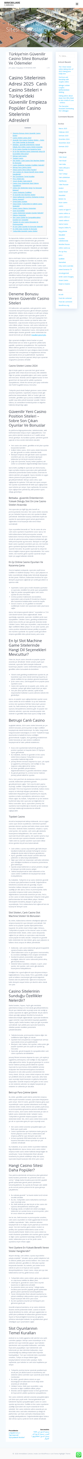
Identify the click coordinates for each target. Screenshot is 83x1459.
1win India (62, 164)
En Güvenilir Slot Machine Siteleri (24, 195)
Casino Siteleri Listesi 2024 (22, 138)
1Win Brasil (62, 157)
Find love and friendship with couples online (64, 79)
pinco (60, 255)
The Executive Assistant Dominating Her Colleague (66, 108)
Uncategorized (64, 273)
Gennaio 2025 (63, 136)
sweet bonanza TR (65, 269)
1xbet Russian (63, 184)
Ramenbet (62, 262)
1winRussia (62, 181)
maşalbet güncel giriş (38, 335)
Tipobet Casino (18, 158)
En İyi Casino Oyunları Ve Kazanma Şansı (27, 149)
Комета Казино (64, 284)
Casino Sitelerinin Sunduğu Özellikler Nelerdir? (28, 165)
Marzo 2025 (63, 128)
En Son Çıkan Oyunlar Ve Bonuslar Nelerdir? (28, 227)
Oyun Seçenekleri (19, 211)
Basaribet (62, 195)
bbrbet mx (62, 199)
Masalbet (20, 68)
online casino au (64, 248)
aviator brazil (63, 192)
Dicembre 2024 (64, 139)
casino (61, 206)
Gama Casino (63, 224)
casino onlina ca (64, 213)
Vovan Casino (63, 280)
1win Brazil (62, 161)
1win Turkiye (63, 174)
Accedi (61, 294)
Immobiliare (12, 4)
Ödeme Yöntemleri (19, 215)
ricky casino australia (66, 266)
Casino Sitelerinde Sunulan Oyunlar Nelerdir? (28, 213)
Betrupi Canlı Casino (20, 156)
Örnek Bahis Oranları (20, 201)
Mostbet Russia (64, 244)
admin (13, 68)
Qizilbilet (62, 259)
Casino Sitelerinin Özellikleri (22, 192)
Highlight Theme (64, 1454)
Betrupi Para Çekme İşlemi (22, 167)
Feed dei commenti (65, 302)
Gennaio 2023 (63, 146)
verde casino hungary (66, 277)
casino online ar (64, 217)
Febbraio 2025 (64, 132)
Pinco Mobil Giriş (18, 179)
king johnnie (63, 231)
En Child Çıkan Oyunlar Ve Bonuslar (25, 229)
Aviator (61, 188)
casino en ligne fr (65, 210)
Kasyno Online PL (65, 228)
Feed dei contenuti (65, 298)
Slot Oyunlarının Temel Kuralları (23, 176)
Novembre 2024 (64, 143)
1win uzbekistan (64, 177)
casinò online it (64, 220)
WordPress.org (64, 305)
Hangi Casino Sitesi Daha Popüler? (25, 170)
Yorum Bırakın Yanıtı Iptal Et (22, 181)
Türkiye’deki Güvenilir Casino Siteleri (25, 231)
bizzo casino (63, 202)
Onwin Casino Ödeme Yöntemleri (24, 208)
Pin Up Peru (63, 252)
